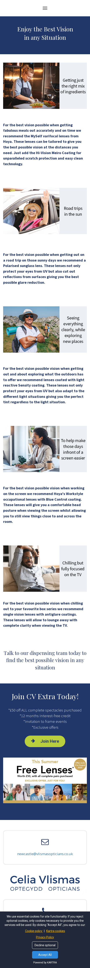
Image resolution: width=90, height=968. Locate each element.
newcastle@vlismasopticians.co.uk (45, 853)
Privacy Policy (45, 937)
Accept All (45, 954)
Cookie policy (34, 931)
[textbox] (45, 140)
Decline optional (45, 945)
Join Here (49, 741)
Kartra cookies (55, 931)
